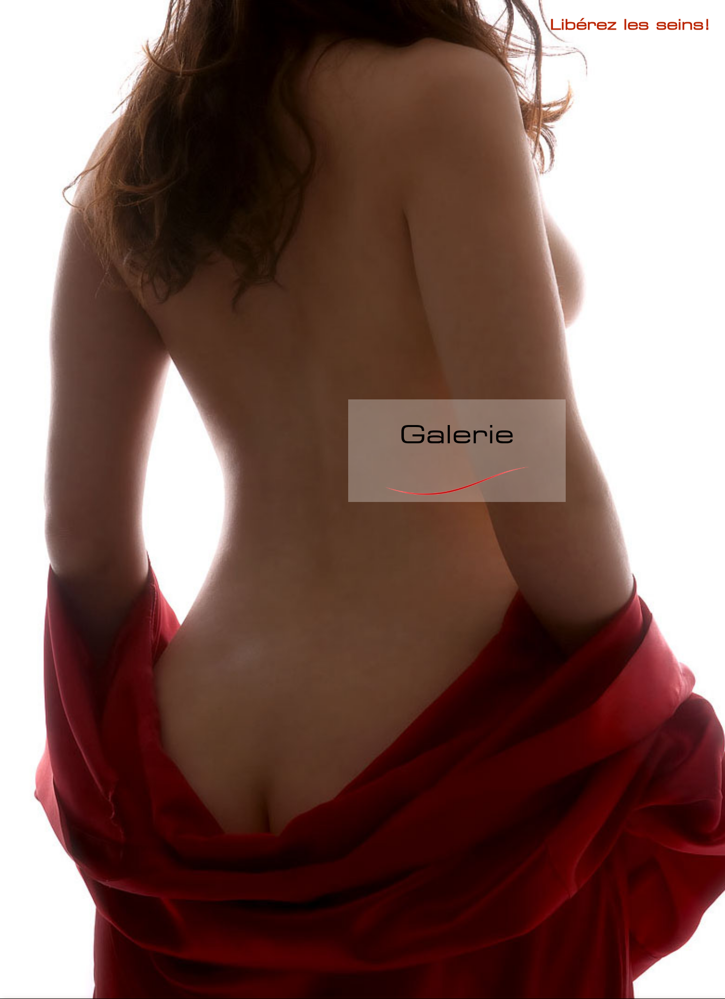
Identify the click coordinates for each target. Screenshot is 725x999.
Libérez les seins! (630, 24)
